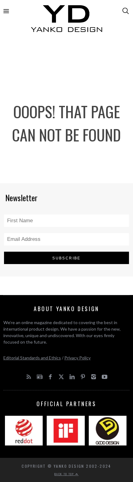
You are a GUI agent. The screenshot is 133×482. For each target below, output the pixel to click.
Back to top (64, 474)
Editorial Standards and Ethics (32, 357)
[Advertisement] (66, 59)
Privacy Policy (77, 357)
